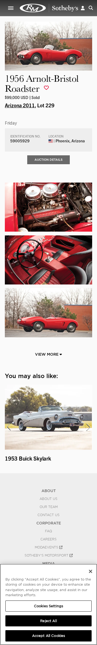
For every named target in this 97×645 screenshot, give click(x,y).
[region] (48, 604)
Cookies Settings (48, 606)
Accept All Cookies (48, 636)
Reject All (48, 621)
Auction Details (48, 160)
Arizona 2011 (20, 105)
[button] (83, 8)
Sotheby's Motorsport (47, 555)
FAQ (48, 531)
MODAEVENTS (47, 547)
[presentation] (8, 427)
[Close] (90, 571)
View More (47, 354)
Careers (48, 539)
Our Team (49, 507)
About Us (48, 499)
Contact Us (48, 515)
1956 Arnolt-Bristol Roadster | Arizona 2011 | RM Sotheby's (49, 8)
